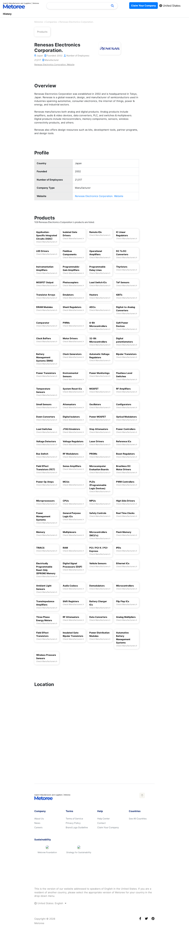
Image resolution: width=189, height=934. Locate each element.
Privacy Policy (73, 823)
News (37, 823)
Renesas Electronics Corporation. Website (54, 64)
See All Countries (138, 818)
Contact (101, 823)
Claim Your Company (108, 827)
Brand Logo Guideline (77, 827)
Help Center (103, 818)
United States (171, 5)
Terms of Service (74, 818)
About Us (39, 818)
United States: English (50, 903)
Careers (38, 827)
